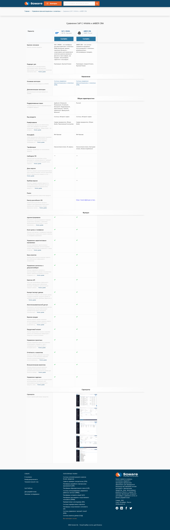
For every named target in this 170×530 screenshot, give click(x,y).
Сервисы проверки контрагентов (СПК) (75, 481)
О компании (28, 477)
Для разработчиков (30, 491)
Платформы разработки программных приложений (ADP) (74, 485)
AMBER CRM (87, 31)
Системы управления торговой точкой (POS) (75, 512)
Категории (53, 3)
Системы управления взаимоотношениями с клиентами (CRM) (64, 83)
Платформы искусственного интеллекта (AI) (75, 508)
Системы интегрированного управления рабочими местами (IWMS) (75, 491)
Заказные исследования (32, 494)
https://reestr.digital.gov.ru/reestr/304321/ (88, 200)
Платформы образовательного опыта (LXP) (76, 488)
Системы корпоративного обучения (74, 504)
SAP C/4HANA (65, 31)
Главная (27, 11)
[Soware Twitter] (131, 508)
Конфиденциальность (31, 479)
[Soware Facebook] (126, 508)
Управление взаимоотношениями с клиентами (46, 11)
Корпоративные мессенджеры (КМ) (74, 502)
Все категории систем (70, 518)
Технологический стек (31, 482)
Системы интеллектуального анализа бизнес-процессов (74, 478)
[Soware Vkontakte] (121, 508)
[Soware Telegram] (117, 508)
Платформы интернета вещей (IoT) (74, 495)
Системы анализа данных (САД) (73, 515)
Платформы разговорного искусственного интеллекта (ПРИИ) (76, 498)
